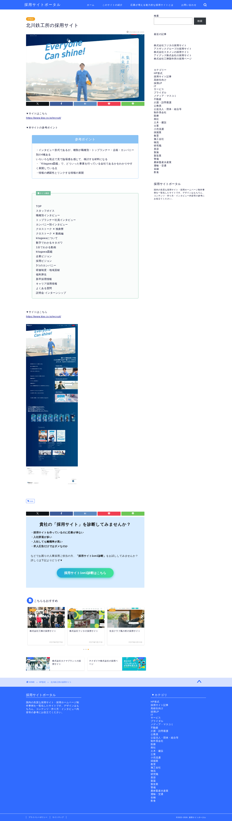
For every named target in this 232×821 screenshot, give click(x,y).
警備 (156, 159)
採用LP (158, 83)
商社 (156, 119)
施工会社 (159, 139)
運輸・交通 (160, 165)
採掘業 (157, 132)
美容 (156, 149)
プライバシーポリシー (38, 817)
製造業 (157, 155)
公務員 (157, 105)
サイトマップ (58, 817)
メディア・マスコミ (165, 95)
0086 (31, 501)
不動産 (157, 99)
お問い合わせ (188, 4)
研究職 (157, 145)
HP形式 (30, 19)
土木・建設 (160, 122)
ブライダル (160, 92)
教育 (156, 135)
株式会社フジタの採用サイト (170, 45)
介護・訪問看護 (163, 102)
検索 (156, 15)
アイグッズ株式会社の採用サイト (173, 55)
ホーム (91, 4)
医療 (156, 115)
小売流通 (159, 129)
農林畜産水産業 (163, 162)
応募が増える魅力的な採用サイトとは (152, 4)
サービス (159, 89)
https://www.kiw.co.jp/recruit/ (43, 118)
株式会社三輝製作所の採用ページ (173, 58)
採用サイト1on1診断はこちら (85, 573)
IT (155, 86)
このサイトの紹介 (112, 4)
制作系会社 (160, 112)
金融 (156, 168)
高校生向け (160, 79)
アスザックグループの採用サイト (173, 48)
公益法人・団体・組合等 (168, 109)
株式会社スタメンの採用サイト (171, 52)
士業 (156, 125)
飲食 (156, 172)
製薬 (156, 152)
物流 (156, 142)
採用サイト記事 (163, 76)
